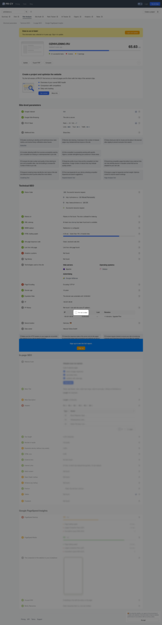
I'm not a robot (82, 312)
